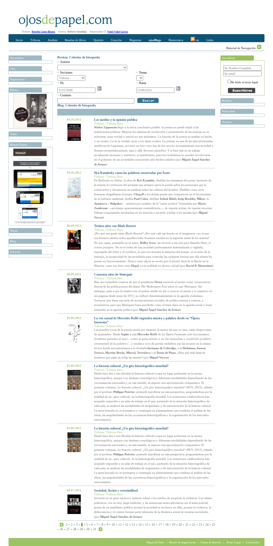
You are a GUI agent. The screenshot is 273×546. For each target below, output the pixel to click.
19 (173, 525)
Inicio (19, 40)
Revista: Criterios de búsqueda (78, 57)
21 (186, 525)
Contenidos (252, 542)
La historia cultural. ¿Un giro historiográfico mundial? (131, 366)
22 (193, 525)
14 (140, 525)
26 (61, 529)
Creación (116, 40)
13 (133, 525)
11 (120, 525)
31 (94, 529)
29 (81, 529)
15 (146, 525)
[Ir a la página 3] (61, 524)
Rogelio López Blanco (43, 31)
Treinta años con (115, 226)
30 (88, 529)
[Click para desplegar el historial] (259, 47)
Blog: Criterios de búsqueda (76, 105)
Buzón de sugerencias (182, 542)
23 (200, 525)
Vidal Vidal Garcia (117, 31)
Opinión (98, 40)
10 (113, 525)
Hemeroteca (175, 40)
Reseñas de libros (75, 40)
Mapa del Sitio (155, 542)
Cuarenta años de (113, 274)
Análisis (52, 40)
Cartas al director (210, 542)
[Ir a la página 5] (100, 529)
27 (68, 529)
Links (209, 40)
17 (160, 525)
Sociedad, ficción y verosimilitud (116, 490)
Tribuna (35, 40)
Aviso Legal (233, 542)
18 (166, 525)
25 (213, 525)
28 (74, 529)
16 (153, 525)
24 (206, 525)
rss (197, 40)
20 (180, 525)
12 (126, 525)
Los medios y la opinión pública (115, 120)
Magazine (135, 40)
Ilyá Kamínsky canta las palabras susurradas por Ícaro (132, 173)
